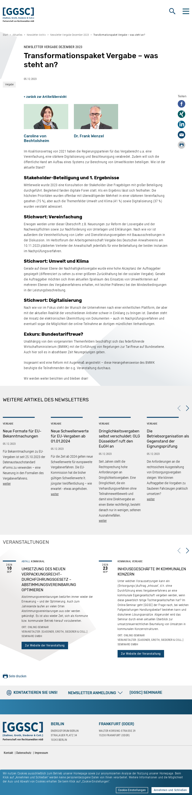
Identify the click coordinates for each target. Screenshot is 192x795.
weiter (7, 484)
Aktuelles (17, 34)
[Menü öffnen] (185, 11)
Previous (179, 408)
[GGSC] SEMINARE (146, 692)
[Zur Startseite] (18, 15)
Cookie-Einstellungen (132, 790)
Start (5, 34)
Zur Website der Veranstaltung (45, 645)
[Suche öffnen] (172, 11)
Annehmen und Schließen (170, 790)
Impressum (41, 753)
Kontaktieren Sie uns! (35, 692)
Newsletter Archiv (36, 34)
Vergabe (9, 84)
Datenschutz (23, 753)
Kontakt (8, 753)
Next (187, 408)
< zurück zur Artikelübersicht (45, 97)
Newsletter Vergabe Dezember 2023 (69, 34)
